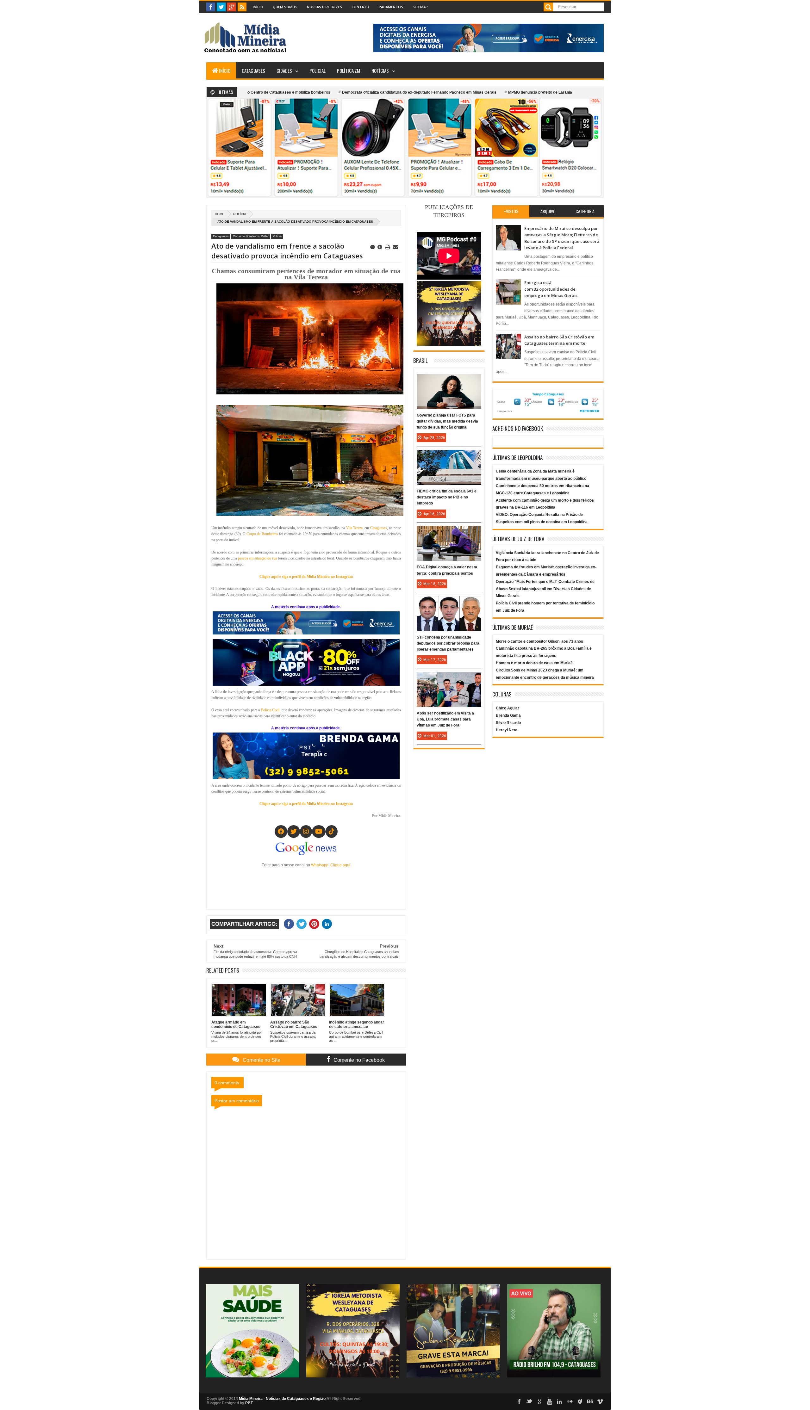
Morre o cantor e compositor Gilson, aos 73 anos (539, 641)
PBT (249, 1403)
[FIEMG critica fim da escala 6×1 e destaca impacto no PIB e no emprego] (449, 456)
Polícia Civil (270, 710)
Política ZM (348, 70)
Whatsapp (319, 865)
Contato (360, 6)
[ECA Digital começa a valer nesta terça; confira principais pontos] (449, 532)
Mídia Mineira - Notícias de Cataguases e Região (282, 1398)
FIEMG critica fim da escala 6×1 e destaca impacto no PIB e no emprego (447, 497)
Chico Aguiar (507, 708)
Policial (317, 70)
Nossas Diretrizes (324, 6)
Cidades (284, 70)
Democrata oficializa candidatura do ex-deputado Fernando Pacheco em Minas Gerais (338, 92)
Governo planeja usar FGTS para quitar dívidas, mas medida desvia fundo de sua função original (447, 421)
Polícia (239, 214)
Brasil (420, 360)
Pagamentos (391, 6)
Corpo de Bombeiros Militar (251, 236)
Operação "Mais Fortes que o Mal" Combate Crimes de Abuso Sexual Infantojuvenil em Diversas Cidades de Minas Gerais (545, 588)
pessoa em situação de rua (257, 558)
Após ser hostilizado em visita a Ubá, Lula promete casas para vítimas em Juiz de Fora (445, 719)
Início (258, 6)
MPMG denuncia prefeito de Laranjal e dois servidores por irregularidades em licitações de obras (514, 92)
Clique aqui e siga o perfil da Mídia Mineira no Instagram (306, 576)
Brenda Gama (508, 715)
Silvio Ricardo (508, 722)
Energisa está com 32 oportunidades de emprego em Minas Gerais (550, 289)
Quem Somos (285, 6)
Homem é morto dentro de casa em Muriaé (534, 663)
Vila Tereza (354, 528)
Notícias (380, 70)
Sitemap (420, 6)
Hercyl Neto (506, 730)
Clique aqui (340, 865)
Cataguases (253, 70)
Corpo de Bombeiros (262, 534)
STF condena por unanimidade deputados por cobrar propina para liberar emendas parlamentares (448, 643)
